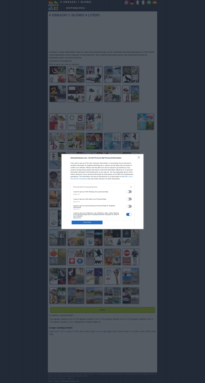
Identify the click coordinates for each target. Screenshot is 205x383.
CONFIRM (87, 222)
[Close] (139, 158)
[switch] (129, 191)
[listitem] (102, 187)
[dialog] (102, 191)
